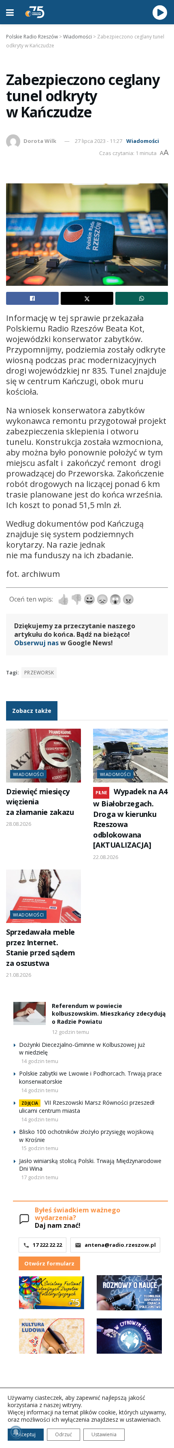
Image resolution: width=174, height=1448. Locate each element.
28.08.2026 (18, 823)
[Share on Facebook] (32, 298)
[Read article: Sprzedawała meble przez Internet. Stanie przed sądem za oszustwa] (43, 896)
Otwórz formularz (49, 1263)
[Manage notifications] (15, 1432)
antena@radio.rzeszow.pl (120, 1244)
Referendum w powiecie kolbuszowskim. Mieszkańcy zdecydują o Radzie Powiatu (109, 1013)
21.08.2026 (18, 974)
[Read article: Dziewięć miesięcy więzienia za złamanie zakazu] (43, 755)
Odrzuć (63, 1434)
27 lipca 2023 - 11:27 (98, 141)
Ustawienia (104, 1434)
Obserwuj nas (36, 642)
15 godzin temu (39, 1148)
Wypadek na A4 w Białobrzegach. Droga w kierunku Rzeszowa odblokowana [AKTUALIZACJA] (130, 818)
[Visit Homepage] (35, 12)
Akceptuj (26, 1434)
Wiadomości (142, 141)
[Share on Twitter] (87, 298)
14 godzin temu (39, 1061)
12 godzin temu (70, 1032)
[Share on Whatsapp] (141, 298)
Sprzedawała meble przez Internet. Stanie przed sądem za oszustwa (40, 947)
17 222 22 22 (47, 1244)
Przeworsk (39, 672)
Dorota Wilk (39, 141)
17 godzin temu (39, 1177)
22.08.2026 (105, 857)
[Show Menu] (10, 12)
